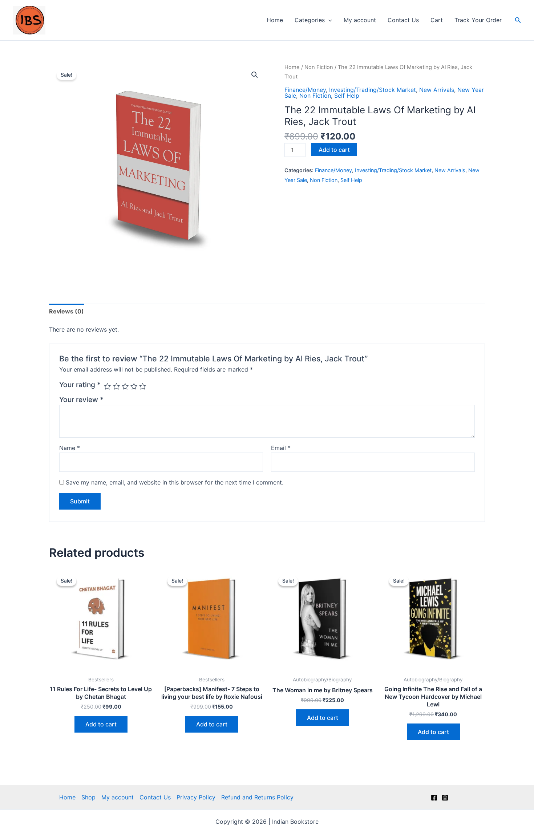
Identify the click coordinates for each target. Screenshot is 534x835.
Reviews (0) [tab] (66, 311)
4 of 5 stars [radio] (133, 386)
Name (69, 447)
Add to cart (334, 149)
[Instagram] (445, 797)
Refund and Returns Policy (257, 797)
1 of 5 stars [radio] (107, 386)
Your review (81, 399)
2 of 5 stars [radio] (116, 386)
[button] (328, 20)
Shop (88, 797)
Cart (436, 20)
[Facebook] (434, 797)
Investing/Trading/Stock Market (372, 89)
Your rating (80, 384)
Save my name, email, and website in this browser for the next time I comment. (174, 482)
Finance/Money (305, 89)
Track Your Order (478, 20)
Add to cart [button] (101, 724)
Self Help (346, 95)
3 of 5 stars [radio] (125, 386)
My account (360, 20)
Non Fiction (318, 67)
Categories (310, 20)
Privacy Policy (196, 797)
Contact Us (403, 20)
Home (275, 20)
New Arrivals (436, 89)
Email (281, 447)
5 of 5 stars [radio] (142, 386)
